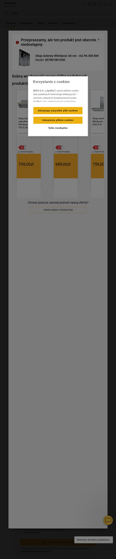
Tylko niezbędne (58, 127)
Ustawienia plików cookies (58, 120)
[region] (58, 106)
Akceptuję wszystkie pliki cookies (58, 110)
